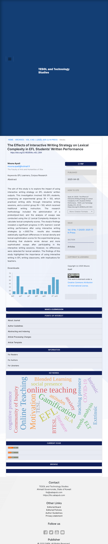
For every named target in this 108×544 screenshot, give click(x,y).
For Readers (13, 354)
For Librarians (13, 366)
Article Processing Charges (19, 337)
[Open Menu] (9, 59)
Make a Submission (54, 309)
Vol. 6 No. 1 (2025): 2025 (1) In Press (42, 140)
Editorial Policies (54, 510)
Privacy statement (54, 516)
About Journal (14, 320)
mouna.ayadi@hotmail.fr (19, 166)
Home (10, 140)
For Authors (13, 360)
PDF (82, 164)
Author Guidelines (15, 326)
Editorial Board (54, 507)
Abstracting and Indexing (19, 331)
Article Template (15, 342)
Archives (19, 140)
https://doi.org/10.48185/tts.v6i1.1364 (26, 152)
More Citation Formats (79, 211)
